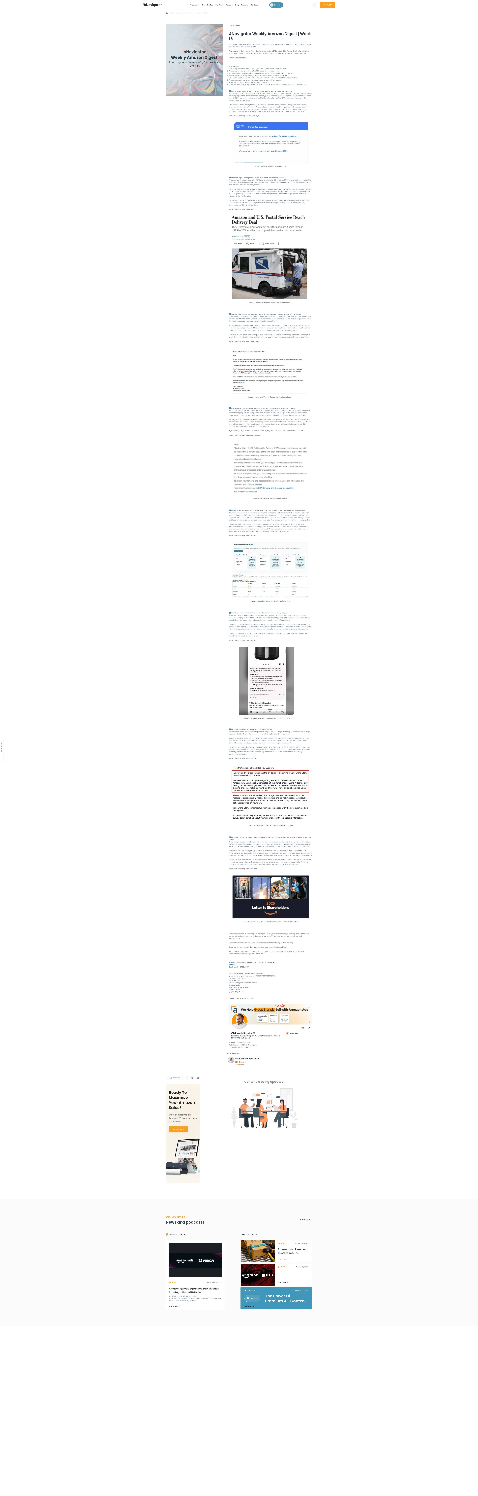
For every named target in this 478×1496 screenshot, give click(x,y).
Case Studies (207, 5)
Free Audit (327, 5)
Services (193, 5)
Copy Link (176, 1078)
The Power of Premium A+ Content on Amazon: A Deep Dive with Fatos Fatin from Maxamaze (285, 1298)
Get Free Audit (178, 1129)
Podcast (277, 5)
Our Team (219, 5)
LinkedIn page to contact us (241, 998)
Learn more (249, 1306)
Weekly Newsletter (245, 974)
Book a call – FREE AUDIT (239, 967)
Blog (237, 5)
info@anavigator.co (254, 953)
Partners (244, 5)
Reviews (229, 5)
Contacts (255, 5)
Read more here (236, 116)
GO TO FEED (305, 1220)
